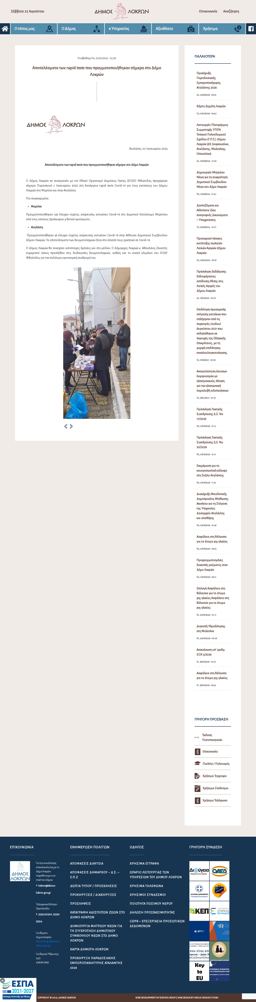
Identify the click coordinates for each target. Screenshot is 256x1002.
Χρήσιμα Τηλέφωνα (146, 886)
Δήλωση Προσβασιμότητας (152, 912)
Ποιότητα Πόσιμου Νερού (151, 903)
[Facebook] (251, 28)
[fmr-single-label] (199, 871)
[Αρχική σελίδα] (5, 28)
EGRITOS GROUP (168, 997)
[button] (65, 427)
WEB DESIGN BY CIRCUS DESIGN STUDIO (197, 997)
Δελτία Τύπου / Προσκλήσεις (93, 886)
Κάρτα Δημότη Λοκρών (89, 949)
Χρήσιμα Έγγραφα (144, 863)
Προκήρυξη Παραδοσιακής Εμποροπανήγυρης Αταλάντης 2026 (96, 963)
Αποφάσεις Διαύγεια (86, 863)
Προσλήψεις (80, 903)
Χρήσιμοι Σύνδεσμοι (148, 894)
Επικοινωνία (208, 11)
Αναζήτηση (231, 11)
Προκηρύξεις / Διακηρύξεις (93, 894)
